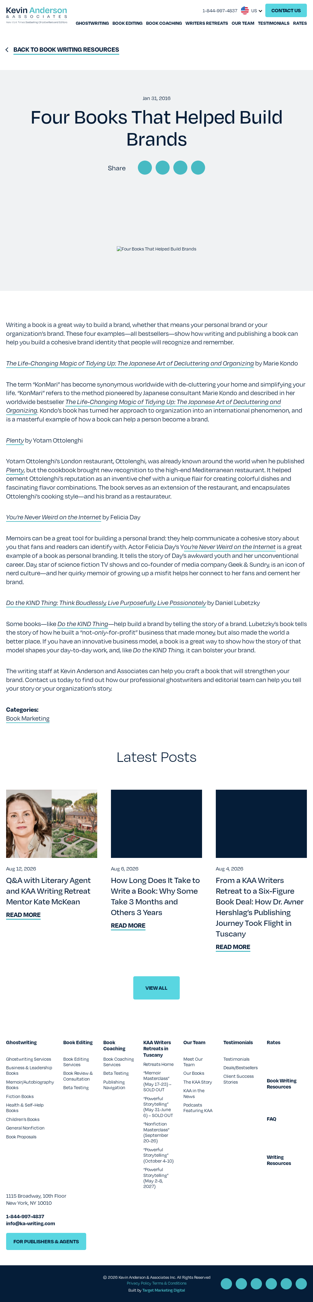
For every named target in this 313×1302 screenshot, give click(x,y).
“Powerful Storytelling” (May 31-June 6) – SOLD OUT (158, 1106)
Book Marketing (28, 718)
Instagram (286, 1283)
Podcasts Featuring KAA (197, 1107)
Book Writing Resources (281, 1084)
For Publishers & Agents (46, 1241)
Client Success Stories (238, 1079)
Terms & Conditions (169, 1283)
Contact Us (286, 10)
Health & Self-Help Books (25, 1107)
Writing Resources (279, 1160)
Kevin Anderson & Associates (36, 15)
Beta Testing (76, 1087)
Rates (300, 23)
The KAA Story (197, 1082)
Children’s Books (22, 1119)
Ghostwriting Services (28, 1059)
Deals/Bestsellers (240, 1067)
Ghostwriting (92, 23)
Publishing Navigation (114, 1084)
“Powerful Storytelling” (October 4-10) (158, 1155)
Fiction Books (20, 1096)
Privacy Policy (139, 1283)
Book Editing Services (76, 1061)
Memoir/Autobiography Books (30, 1084)
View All (156, 987)
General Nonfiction (25, 1128)
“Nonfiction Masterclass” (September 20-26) (156, 1132)
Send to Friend (198, 168)
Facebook (256, 1283)
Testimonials (273, 23)
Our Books (193, 1073)
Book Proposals (21, 1136)
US (254, 10)
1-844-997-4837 (220, 10)
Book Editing (127, 23)
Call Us (226, 1283)
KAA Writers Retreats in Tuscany (157, 1048)
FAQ (271, 1119)
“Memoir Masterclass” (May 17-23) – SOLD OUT (157, 1081)
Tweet (163, 168)
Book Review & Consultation (78, 1075)
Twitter (271, 1283)
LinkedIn (180, 168)
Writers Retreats (207, 23)
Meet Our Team (193, 1061)
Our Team (243, 23)
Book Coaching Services (118, 1061)
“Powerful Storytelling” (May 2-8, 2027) (155, 1177)
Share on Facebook (145, 168)
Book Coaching (164, 23)
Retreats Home (158, 1064)
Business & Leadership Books (29, 1070)
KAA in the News (193, 1093)
